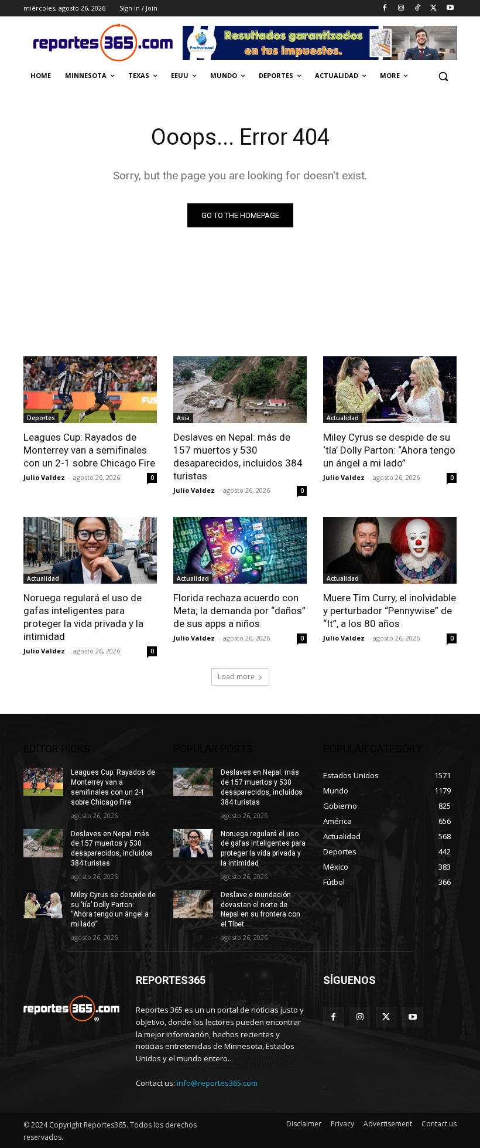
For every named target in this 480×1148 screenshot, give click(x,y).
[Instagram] (401, 8)
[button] (443, 76)
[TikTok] (417, 8)
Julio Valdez (44, 477)
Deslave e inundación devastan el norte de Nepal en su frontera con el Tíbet (260, 909)
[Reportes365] (103, 42)
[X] (433, 8)
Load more (236, 677)
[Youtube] (450, 8)
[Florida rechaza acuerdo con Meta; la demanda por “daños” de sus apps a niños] (240, 550)
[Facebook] (385, 8)
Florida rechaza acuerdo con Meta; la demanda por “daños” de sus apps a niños (239, 610)
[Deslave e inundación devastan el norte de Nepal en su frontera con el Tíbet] (193, 904)
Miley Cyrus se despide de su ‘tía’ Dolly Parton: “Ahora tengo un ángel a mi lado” (389, 450)
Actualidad (343, 418)
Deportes (41, 418)
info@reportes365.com (217, 1083)
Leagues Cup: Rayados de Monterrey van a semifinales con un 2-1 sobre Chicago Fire (89, 450)
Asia (183, 418)
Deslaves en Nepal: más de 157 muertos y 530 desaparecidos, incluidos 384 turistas (238, 456)
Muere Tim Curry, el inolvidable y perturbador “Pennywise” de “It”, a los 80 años (389, 610)
